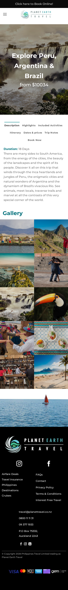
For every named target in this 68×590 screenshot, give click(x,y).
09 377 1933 (26, 524)
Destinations (10, 490)
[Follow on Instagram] (19, 464)
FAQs (39, 474)
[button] (5, 14)
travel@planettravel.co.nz (35, 511)
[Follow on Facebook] (49, 464)
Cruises (6, 495)
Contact (41, 480)
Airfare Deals (10, 474)
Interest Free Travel (48, 500)
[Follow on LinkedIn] (29, 544)
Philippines (9, 484)
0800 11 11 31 (26, 518)
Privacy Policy (45, 487)
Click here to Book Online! (34, 4)
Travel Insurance (12, 479)
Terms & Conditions (48, 493)
